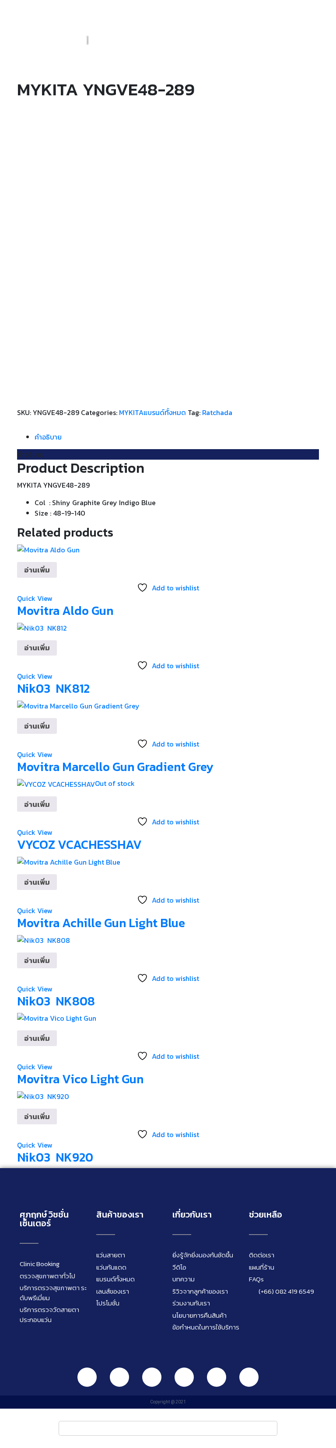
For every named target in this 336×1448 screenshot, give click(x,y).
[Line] (87, 1377)
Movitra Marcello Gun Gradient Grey (115, 766)
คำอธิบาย (48, 437)
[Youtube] (184, 1377)
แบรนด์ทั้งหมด (165, 412)
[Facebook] (119, 1377)
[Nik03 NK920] (43, 1095)
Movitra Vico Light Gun (80, 1079)
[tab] (177, 437)
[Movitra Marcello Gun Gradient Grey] (78, 705)
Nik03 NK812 (53, 688)
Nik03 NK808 (56, 1001)
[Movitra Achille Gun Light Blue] (68, 861)
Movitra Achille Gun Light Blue (101, 923)
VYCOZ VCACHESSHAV (79, 844)
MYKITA (131, 412)
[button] (321, 39)
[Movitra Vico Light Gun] (56, 1017)
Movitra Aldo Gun (65, 610)
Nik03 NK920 (55, 1157)
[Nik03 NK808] (43, 939)
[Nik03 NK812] (42, 626)
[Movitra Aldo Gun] (48, 549)
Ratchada (217, 412)
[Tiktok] (216, 1377)
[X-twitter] (249, 1377)
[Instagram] (151, 1377)
